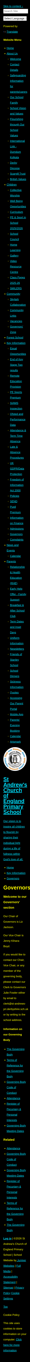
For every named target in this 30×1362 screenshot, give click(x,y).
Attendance (13, 1098)
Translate (12, 31)
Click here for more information (12, 1345)
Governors (13, 878)
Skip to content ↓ (13, 6)
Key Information (16, 872)
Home (10, 867)
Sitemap (8, 1287)
